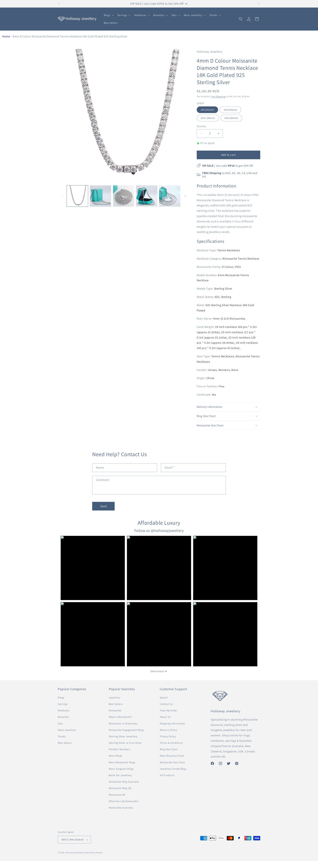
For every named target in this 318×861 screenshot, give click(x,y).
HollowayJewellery (74, 852)
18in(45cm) (207, 109)
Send (103, 506)
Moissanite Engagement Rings (126, 730)
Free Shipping (218, 96)
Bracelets (63, 717)
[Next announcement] (259, 3)
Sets (60, 723)
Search (164, 697)
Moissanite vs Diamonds (123, 723)
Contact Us (166, 704)
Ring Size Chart (169, 749)
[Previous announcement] (59, 3)
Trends (62, 736)
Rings (61, 697)
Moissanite (115, 710)
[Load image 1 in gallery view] (77, 196)
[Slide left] (62, 196)
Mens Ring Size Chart (172, 755)
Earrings (63, 704)
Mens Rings (115, 755)
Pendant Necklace (119, 749)
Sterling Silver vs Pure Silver (125, 742)
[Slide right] (185, 196)
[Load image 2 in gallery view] (100, 196)
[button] (108, 15)
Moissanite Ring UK (120, 788)
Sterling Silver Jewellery (123, 736)
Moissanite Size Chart (172, 762)
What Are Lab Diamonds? (124, 801)
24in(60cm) (231, 118)
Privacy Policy (168, 736)
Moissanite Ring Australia (124, 781)
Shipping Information (172, 723)
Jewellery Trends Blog (173, 768)
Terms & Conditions (171, 742)
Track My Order (168, 710)
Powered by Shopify (93, 852)
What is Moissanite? (120, 717)
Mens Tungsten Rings (121, 768)
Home (6, 36)
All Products (167, 775)
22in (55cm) (208, 118)
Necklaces (64, 710)
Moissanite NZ (117, 794)
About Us (165, 717)
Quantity (201, 126)
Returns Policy (168, 730)
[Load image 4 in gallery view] (146, 196)
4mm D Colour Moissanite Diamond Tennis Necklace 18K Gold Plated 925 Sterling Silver (70, 36)
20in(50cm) (230, 109)
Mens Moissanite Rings (122, 762)
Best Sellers (65, 742)
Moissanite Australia (121, 807)
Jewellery (114, 697)
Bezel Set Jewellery (120, 775)
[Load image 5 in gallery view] (169, 196)
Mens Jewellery (67, 730)
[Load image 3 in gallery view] (123, 196)
